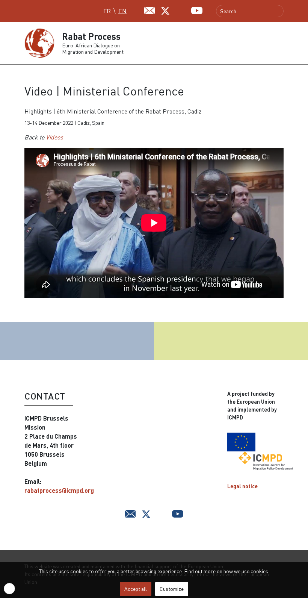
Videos (54, 137)
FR (107, 11)
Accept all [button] (135, 589)
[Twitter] (165, 10)
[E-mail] (149, 10)
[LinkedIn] (181, 10)
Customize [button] (172, 589)
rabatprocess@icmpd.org (59, 490)
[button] (280, 43)
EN (122, 11)
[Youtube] (196, 10)
